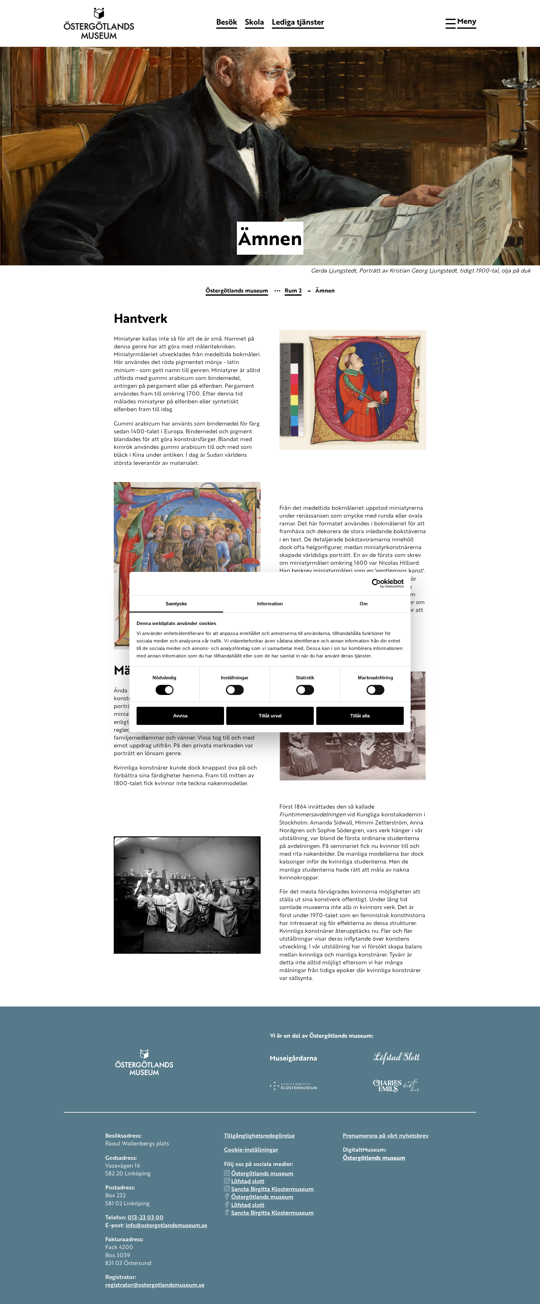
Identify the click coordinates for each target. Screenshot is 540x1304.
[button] (461, 22)
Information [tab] (270, 603)
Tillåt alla (360, 715)
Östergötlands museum (237, 290)
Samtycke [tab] (176, 603)
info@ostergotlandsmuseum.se (166, 1224)
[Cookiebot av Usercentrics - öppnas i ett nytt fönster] (376, 583)
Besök (226, 22)
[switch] (235, 690)
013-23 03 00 (145, 1217)
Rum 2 (293, 290)
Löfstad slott (247, 1180)
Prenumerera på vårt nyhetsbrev (385, 1135)
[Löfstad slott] (424, 1058)
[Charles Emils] (424, 1085)
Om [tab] (364, 603)
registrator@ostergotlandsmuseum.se (154, 1284)
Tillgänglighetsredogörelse (259, 1135)
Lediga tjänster (298, 22)
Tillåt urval (270, 715)
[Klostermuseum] (321, 1085)
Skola (254, 22)
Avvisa (180, 715)
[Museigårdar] (321, 1058)
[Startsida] (101, 23)
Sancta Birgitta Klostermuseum (272, 1188)
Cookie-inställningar (251, 1149)
